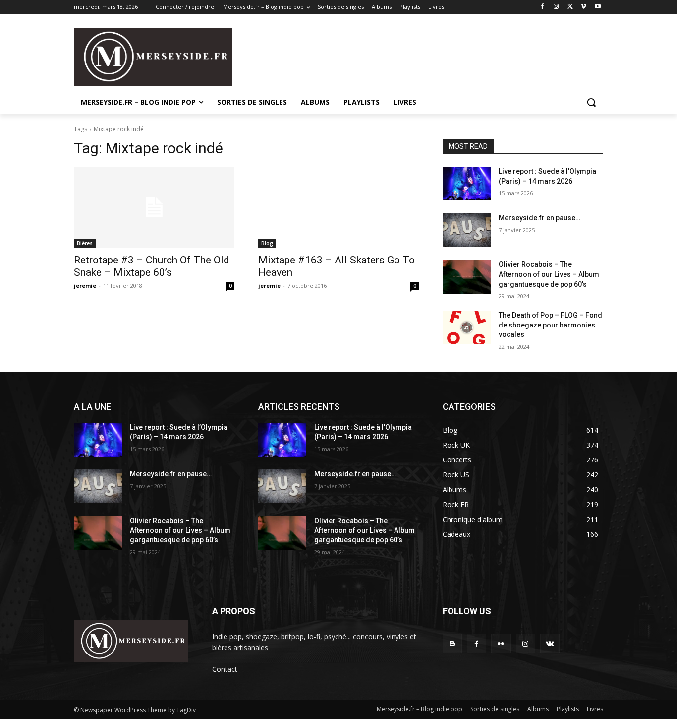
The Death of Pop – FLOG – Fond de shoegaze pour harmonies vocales (550, 324)
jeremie (85, 285)
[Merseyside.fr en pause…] (467, 230)
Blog (267, 243)
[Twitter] (570, 7)
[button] (591, 102)
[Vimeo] (583, 7)
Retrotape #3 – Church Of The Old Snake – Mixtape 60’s (151, 266)
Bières (85, 243)
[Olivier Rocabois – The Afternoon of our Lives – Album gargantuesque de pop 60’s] (467, 277)
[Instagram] (556, 7)
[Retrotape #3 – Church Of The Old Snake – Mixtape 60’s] (154, 207)
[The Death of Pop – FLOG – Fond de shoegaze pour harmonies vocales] (467, 327)
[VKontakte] (550, 643)
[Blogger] (452, 643)
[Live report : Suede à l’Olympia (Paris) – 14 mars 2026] (467, 183)
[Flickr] (500, 643)
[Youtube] (597, 7)
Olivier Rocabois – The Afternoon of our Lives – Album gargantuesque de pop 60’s (549, 274)
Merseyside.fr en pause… (539, 218)
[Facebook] (542, 7)
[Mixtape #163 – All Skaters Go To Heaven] (338, 207)
